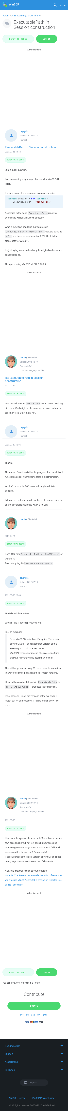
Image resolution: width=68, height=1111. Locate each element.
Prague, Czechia (36, 370)
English (33, 1082)
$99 (38, 1015)
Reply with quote (16, 159)
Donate (34, 1005)
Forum (5, 15)
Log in (47, 38)
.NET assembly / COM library (25, 15)
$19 (22, 1015)
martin (23, 357)
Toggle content (34, 1046)
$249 (45, 1015)
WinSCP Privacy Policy (43, 1098)
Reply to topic (18, 38)
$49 (33, 1015)
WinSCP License (17, 1098)
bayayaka (24, 131)
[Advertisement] (34, 86)
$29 (27, 1015)
